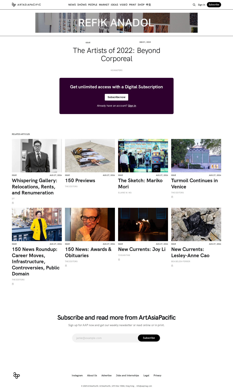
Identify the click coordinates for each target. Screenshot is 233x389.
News (72, 4)
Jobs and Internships (127, 375)
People (92, 4)
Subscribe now (116, 97)
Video (123, 4)
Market (104, 4)
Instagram (77, 375)
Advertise (106, 375)
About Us (92, 375)
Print (132, 4)
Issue (88, 42)
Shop (141, 4)
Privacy (157, 375)
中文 (148, 4)
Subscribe (214, 4)
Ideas (114, 4)
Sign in (201, 4)
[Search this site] (194, 4)
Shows (82, 4)
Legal (146, 375)
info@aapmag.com (144, 386)
